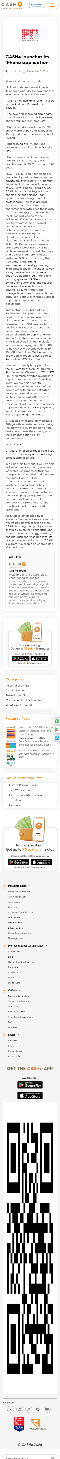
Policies (12, 1046)
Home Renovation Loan (20, 933)
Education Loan (16, 928)
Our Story (13, 1006)
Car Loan (15, 805)
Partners (12, 1040)
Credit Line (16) (15, 690)
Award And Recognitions (20, 1017)
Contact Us (14, 1056)
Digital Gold (14, 982)
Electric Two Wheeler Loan (26, 795)
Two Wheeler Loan (21, 790)
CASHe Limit (14, 951)
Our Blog (12, 1027)
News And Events (16, 1011)
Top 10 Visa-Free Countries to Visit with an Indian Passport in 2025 (36, 754)
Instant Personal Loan (23, 785)
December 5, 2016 (37, 71)
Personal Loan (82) (18, 685)
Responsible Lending (18, 996)
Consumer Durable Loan (20, 912)
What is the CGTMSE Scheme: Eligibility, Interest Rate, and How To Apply (36, 731)
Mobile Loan (14, 917)
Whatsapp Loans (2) (19, 705)
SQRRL (11, 977)
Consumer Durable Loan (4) (24, 700)
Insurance (13, 967)
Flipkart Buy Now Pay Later (21, 962)
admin (13, 71)
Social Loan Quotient (19, 1001)
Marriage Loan (15, 938)
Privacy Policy (15, 1051)
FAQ (10, 1022)
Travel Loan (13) (16, 695)
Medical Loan (15, 922)
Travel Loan (16, 800)
